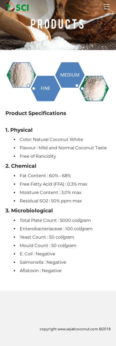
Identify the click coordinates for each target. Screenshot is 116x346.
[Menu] (106, 7)
